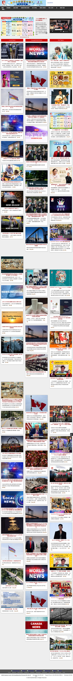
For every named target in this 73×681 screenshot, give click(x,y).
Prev (2, 33)
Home (9, 672)
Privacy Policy (58, 672)
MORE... (3, 9)
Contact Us (26, 672)
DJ (56, 7)
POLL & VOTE (51, 7)
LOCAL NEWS (15, 7)
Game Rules (20, 672)
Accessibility (51, 672)
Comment (32, 672)
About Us (14, 672)
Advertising (38, 672)
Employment (44, 672)
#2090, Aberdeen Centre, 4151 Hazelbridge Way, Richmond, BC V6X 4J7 (16, 675)
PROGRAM (8, 7)
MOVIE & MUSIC (43, 7)
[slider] (61, 29)
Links (64, 672)
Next (46, 33)
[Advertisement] (36, 13)
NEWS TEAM (62, 7)
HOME (2, 7)
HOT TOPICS (34, 7)
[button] (52, 31)
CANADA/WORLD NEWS (25, 7)
